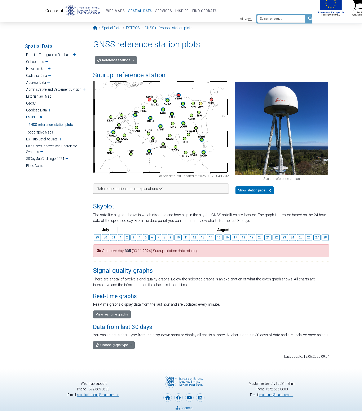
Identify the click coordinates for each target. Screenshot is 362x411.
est (240, 19)
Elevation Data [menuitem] (36, 68)
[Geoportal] (82, 11)
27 (317, 237)
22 (276, 237)
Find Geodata (204, 11)
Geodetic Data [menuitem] (36, 110)
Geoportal (54, 10)
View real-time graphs (112, 314)
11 (186, 237)
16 (227, 237)
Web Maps (115, 11)
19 (251, 237)
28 (325, 237)
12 (194, 237)
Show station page (251, 190)
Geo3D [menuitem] (31, 103)
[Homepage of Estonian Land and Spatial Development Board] (167, 397)
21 (268, 237)
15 (219, 237)
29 (97, 237)
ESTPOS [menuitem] (32, 117)
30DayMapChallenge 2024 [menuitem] (45, 158)
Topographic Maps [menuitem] (39, 132)
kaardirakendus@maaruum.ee (98, 395)
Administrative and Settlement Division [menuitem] (53, 89)
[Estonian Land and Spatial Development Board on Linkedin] (200, 397)
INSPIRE (182, 11)
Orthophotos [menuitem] (35, 61)
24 (292, 237)
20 (259, 237)
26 (308, 237)
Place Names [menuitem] (35, 165)
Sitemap (186, 408)
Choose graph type (114, 345)
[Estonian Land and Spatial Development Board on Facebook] (178, 397)
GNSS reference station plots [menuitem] (50, 124)
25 (300, 237)
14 (210, 237)
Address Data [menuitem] (36, 82)
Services (163, 11)
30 (105, 237)
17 (235, 237)
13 (202, 237)
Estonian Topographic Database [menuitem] (48, 54)
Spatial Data (140, 11)
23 (284, 237)
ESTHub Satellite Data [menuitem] (41, 139)
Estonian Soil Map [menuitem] (38, 96)
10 (178, 237)
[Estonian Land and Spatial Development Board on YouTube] (189, 397)
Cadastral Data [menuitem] (36, 75)
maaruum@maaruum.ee (276, 395)
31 (113, 237)
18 (243, 237)
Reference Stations (116, 60)
